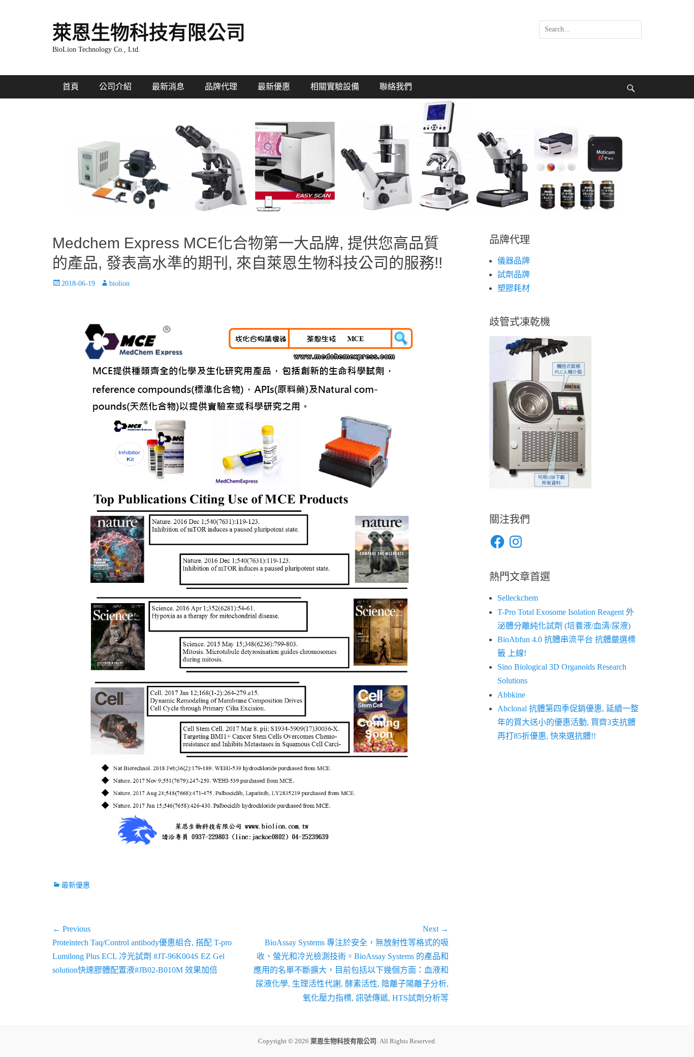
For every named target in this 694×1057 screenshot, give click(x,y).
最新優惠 (274, 86)
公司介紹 (115, 86)
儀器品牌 (513, 260)
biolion (119, 283)
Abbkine (511, 694)
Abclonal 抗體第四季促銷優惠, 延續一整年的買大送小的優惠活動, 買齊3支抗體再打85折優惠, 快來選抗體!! (568, 722)
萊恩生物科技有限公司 (148, 32)
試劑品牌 (513, 274)
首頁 (70, 86)
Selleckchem (517, 597)
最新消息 (168, 86)
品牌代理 (221, 86)
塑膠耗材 (513, 288)
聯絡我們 (396, 86)
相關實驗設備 (334, 86)
